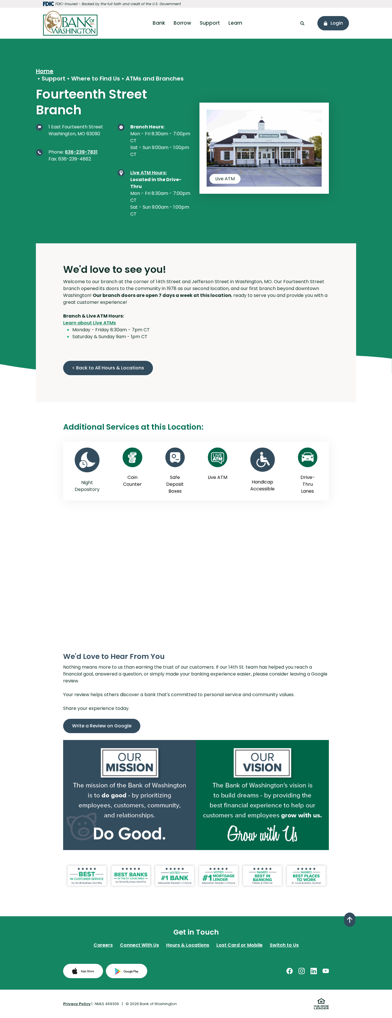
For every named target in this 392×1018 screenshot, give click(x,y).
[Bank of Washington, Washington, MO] (70, 23)
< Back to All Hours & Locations (108, 368)
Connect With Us (139, 945)
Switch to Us (284, 945)
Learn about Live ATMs (89, 323)
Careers (103, 945)
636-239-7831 (81, 152)
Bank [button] (159, 22)
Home (44, 71)
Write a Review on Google (106, 725)
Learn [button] (235, 22)
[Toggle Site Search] (302, 23)
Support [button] (210, 22)
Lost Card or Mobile (239, 945)
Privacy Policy (77, 1004)
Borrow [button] (182, 22)
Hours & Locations (187, 945)
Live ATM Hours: (148, 172)
